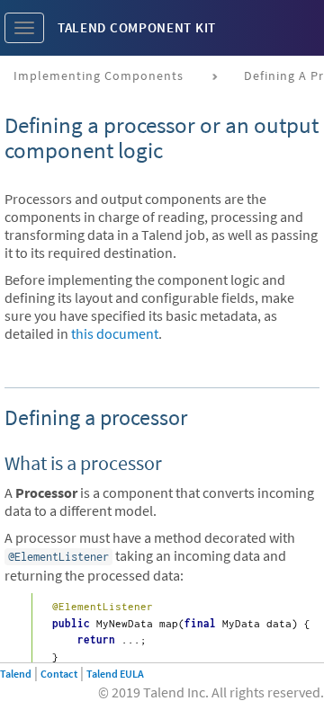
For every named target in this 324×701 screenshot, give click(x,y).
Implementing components (99, 75)
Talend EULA (115, 673)
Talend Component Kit (137, 27)
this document (114, 333)
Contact (58, 673)
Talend (16, 673)
